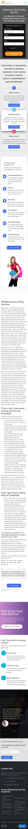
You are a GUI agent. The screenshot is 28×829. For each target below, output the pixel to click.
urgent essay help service (6, 800)
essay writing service (20, 807)
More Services (5, 590)
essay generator (19, 813)
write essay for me (6, 803)
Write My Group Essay (20, 801)
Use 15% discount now (11, 626)
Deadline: (6, 35)
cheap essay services (7, 811)
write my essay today (20, 803)
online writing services (20, 798)
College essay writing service (20, 810)
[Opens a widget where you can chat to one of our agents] (22, 826)
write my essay (5, 813)
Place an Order (14, 105)
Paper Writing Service (7, 807)
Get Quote (7, 757)
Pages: (5, 41)
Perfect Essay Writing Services (7, 797)
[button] (25, 2)
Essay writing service (7, 805)
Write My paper (18, 805)
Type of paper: (7, 29)
